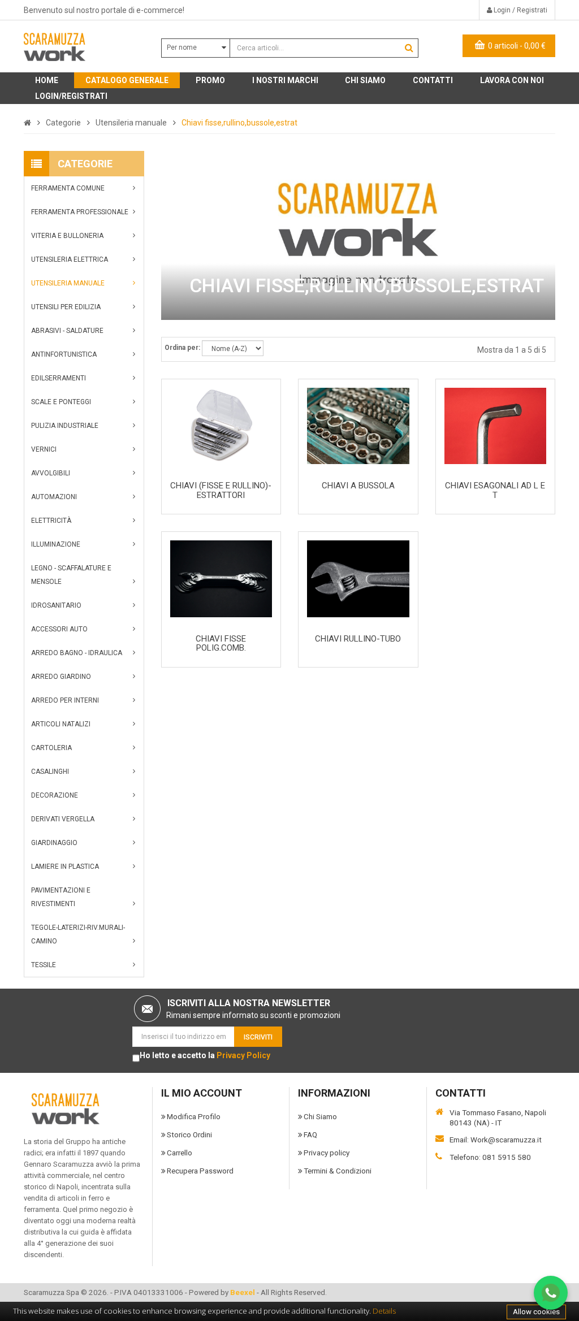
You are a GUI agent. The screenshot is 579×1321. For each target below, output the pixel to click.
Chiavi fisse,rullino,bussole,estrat (239, 122)
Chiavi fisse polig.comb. (221, 643)
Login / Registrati (519, 10)
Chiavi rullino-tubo (358, 639)
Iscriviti (258, 1037)
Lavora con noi (512, 80)
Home (46, 80)
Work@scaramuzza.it (506, 1139)
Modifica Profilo (194, 1116)
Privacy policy (326, 1152)
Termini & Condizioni (337, 1170)
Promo (210, 80)
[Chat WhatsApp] (551, 1293)
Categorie (63, 122)
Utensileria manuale (131, 122)
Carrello (179, 1152)
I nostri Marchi (285, 80)
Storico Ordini (189, 1134)
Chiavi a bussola (358, 485)
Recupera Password (200, 1170)
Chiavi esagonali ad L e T (495, 490)
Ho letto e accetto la (205, 1055)
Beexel (242, 1292)
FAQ (310, 1134)
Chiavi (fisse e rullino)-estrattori (220, 490)
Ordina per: (182, 348)
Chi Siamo (320, 1116)
